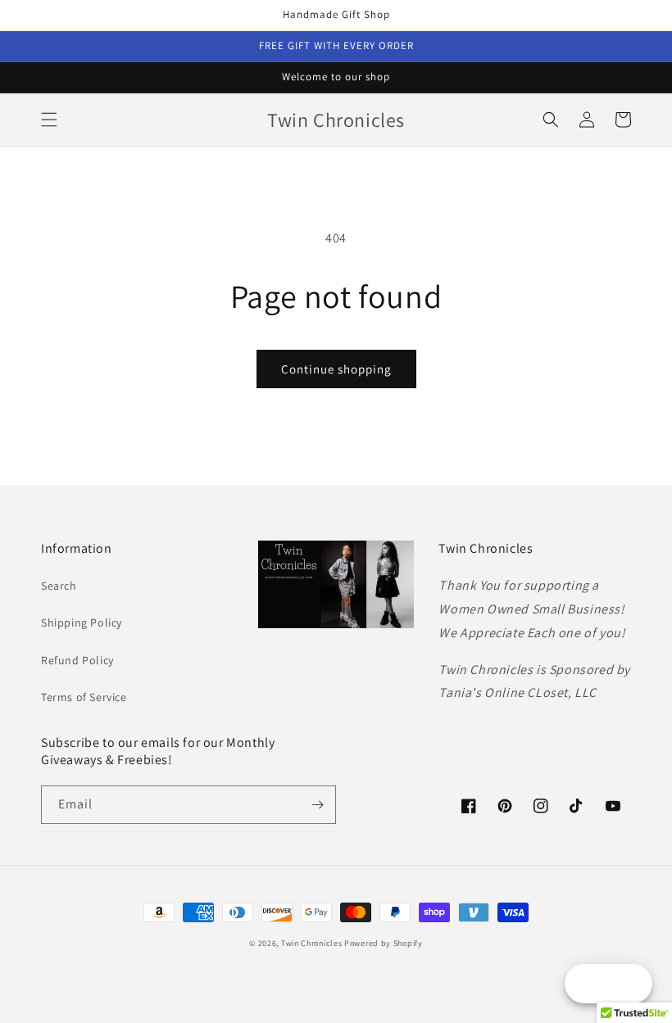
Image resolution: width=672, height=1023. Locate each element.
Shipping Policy (81, 622)
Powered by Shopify (383, 943)
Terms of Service (84, 697)
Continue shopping (336, 369)
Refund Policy (77, 660)
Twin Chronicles (312, 943)
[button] (49, 120)
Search (59, 585)
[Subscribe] (317, 804)
